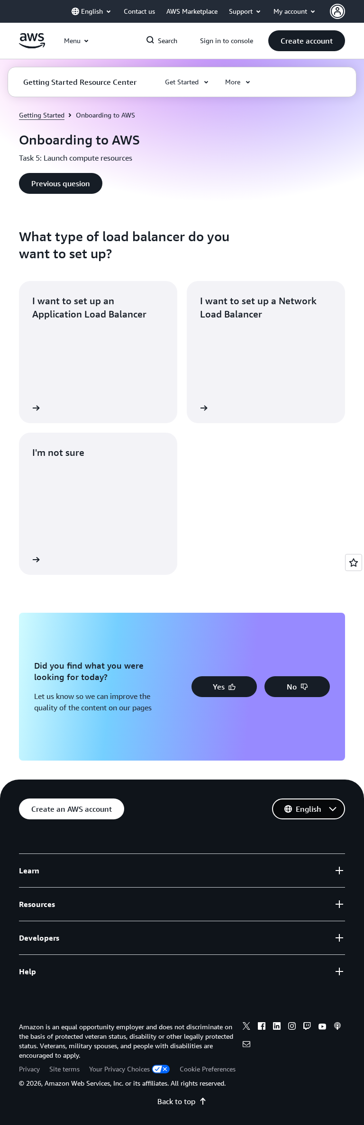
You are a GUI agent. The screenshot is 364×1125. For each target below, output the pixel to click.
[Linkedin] (277, 1027)
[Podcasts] (337, 1027)
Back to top (176, 1101)
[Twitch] (307, 1027)
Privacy (29, 1069)
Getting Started (41, 115)
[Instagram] (292, 1027)
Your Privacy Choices (119, 1069)
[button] (306, 40)
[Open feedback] (353, 562)
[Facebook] (261, 1027)
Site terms (64, 1069)
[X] (246, 1027)
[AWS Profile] (337, 11)
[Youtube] (322, 1027)
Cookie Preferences (208, 1069)
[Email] (246, 1045)
